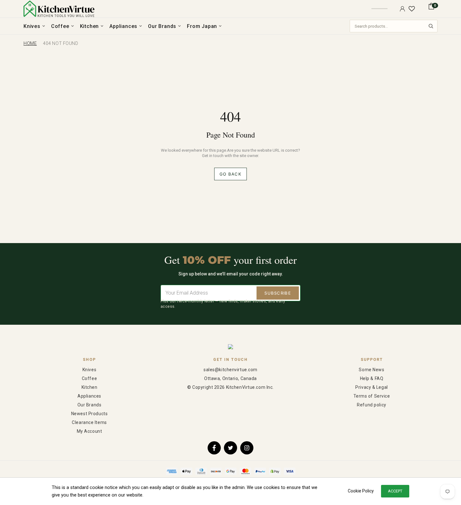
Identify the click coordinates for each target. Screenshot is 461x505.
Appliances (89, 396)
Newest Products (89, 413)
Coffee (89, 378)
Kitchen (90, 387)
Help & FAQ (372, 378)
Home (30, 43)
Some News (371, 369)
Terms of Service (371, 396)
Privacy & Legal (371, 387)
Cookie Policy (361, 490)
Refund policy (371, 404)
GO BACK (230, 173)
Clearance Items (89, 422)
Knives (89, 369)
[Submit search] (431, 26)
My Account (89, 431)
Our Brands (89, 404)
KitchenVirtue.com (59, 9)
